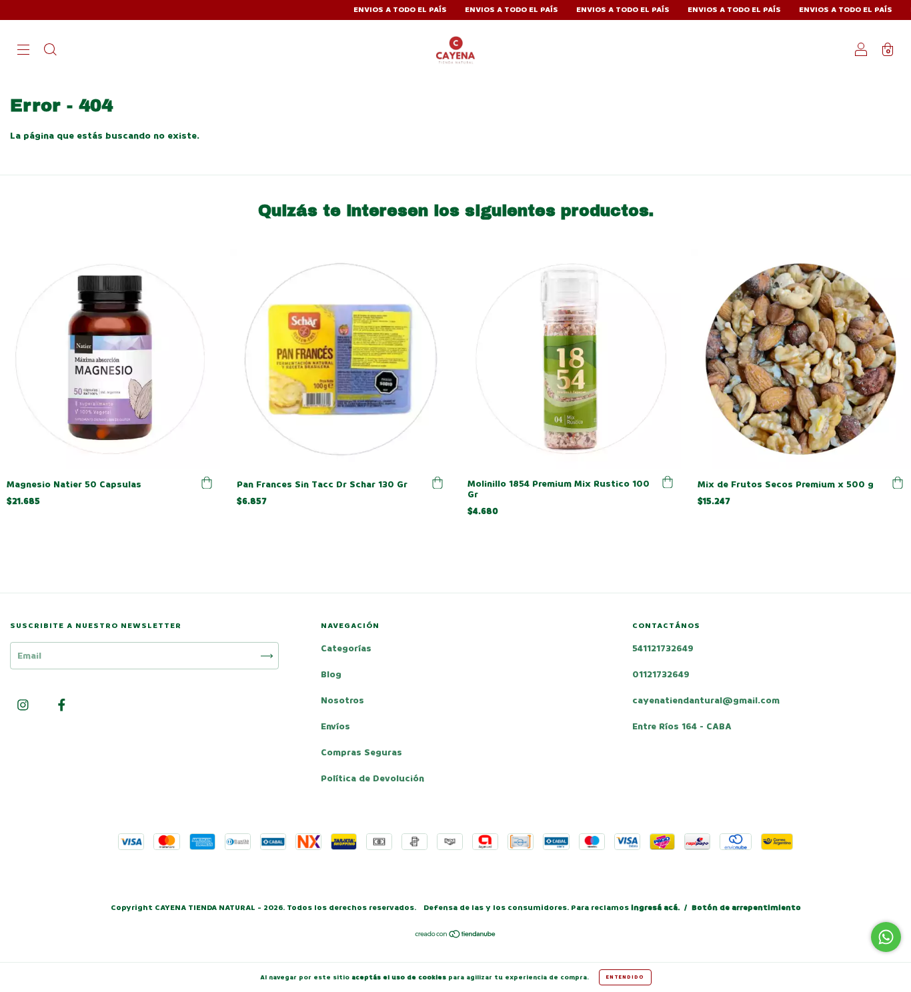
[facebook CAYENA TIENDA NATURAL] (62, 705)
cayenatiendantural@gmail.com (706, 700)
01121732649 (661, 674)
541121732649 (663, 648)
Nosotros (342, 700)
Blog (331, 674)
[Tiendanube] (456, 935)
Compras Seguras (361, 752)
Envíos (335, 726)
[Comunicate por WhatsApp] (886, 937)
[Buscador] (50, 51)
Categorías (346, 648)
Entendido (625, 977)
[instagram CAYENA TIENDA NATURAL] (24, 705)
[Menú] (23, 51)
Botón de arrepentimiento (746, 907)
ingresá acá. (655, 907)
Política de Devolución (372, 778)
